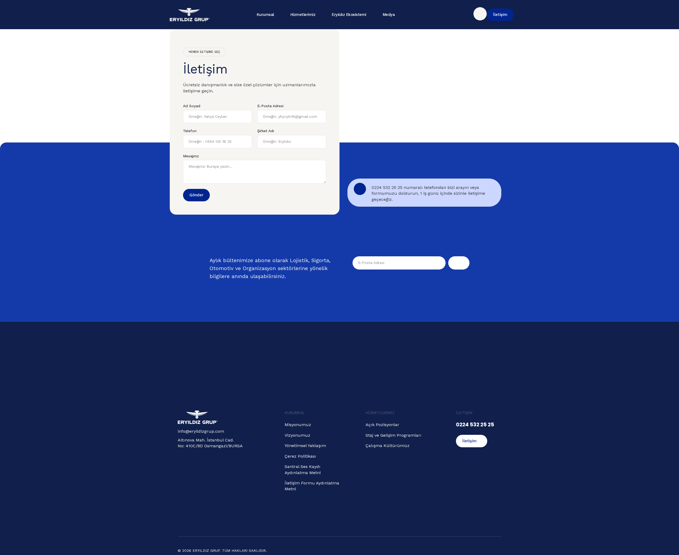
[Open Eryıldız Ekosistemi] (371, 15)
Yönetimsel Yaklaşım (305, 445)
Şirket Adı (265, 131)
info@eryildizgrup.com (201, 431)
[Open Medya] (399, 15)
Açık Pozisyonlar (382, 424)
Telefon (190, 131)
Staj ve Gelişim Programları (393, 435)
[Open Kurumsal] (278, 15)
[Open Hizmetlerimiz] (320, 15)
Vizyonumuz (297, 435)
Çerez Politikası (300, 456)
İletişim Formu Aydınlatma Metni (312, 485)
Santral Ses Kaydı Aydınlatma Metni (303, 469)
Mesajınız (191, 156)
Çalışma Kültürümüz (387, 445)
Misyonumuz (298, 424)
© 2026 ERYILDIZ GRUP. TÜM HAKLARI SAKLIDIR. (222, 550)
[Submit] (458, 263)
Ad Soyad (191, 106)
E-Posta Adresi (270, 106)
